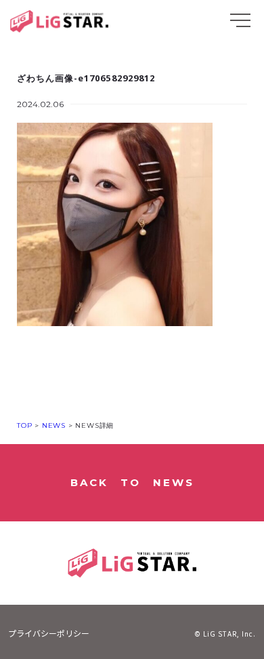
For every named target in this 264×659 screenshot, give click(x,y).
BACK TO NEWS (132, 482)
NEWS (52, 425)
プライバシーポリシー (48, 633)
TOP (24, 425)
